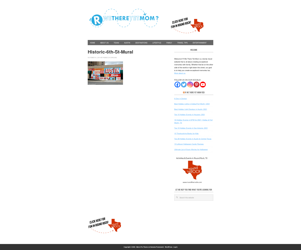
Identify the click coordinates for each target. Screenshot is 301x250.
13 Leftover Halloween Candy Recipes (189, 144)
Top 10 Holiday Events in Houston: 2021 (189, 114)
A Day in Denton (180, 98)
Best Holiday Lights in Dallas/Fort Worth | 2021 (192, 104)
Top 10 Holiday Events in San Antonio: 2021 (191, 128)
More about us (179, 73)
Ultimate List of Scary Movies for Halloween (191, 149)
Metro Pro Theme (142, 247)
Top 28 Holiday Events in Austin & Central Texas (192, 138)
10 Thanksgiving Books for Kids (186, 133)
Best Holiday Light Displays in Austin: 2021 (190, 109)
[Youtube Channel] (203, 84)
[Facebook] (177, 84)
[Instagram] (190, 84)
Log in (175, 247)
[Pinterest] (196, 84)
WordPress (168, 247)
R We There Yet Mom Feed (195, 92)
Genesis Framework (157, 247)
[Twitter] (184, 84)
